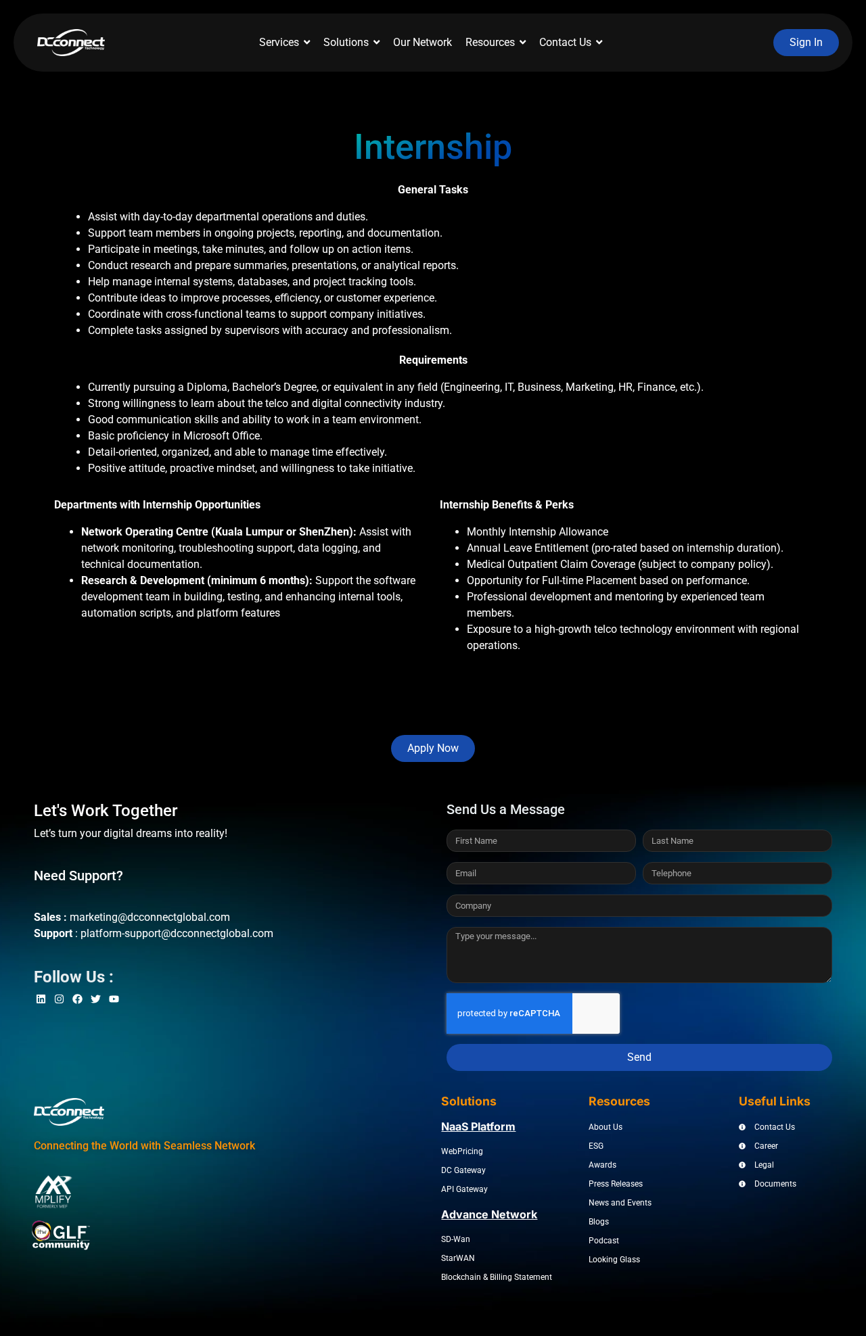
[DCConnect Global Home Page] (71, 42)
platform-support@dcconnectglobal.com (177, 933)
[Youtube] (114, 999)
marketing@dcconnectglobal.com (150, 917)
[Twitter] (96, 999)
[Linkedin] (41, 999)
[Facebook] (77, 999)
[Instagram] (59, 999)
